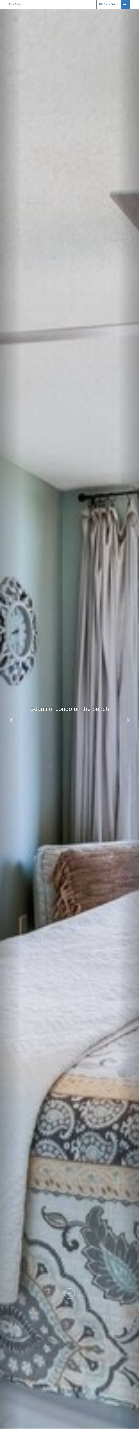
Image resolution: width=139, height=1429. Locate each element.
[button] (10, 719)
